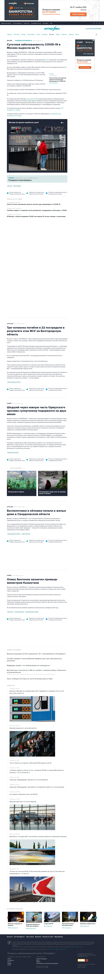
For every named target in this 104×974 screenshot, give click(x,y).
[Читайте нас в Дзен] (37, 967)
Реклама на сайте (47, 937)
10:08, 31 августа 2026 (19, 507)
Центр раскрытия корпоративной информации (47, 963)
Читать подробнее (57, 80)
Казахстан (10, 612)
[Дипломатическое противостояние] (70, 921)
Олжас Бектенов (19, 612)
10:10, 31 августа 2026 (19, 228)
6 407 (47, 60)
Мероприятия (59, 937)
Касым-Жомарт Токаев (32, 612)
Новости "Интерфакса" (41, 959)
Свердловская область (14, 534)
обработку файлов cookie (76, 946)
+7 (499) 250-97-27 (63, 949)
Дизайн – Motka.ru (82, 967)
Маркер (9, 963)
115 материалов (48, 926)
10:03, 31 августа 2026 (19, 323)
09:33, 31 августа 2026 (17, 575)
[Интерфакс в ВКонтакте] (42, 967)
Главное (9, 34)
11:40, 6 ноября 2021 (37, 40)
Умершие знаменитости (87, 924)
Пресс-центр (30, 937)
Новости (64, 34)
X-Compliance (10, 960)
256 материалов (66, 928)
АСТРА (9, 965)
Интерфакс (52, 28)
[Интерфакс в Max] (47, 967)
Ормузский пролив (13, 452)
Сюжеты (71, 34)
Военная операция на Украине (15, 924)
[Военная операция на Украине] (16, 921)
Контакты (10, 937)
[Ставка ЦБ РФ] (52, 921)
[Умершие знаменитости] (88, 921)
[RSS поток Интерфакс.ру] (45, 967)
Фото (77, 34)
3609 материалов (31, 928)
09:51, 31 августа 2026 (17, 403)
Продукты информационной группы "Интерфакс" (31, 953)
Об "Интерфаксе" (17, 23)
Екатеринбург (11, 267)
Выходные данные (82, 965)
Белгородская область (14, 382)
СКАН (37, 960)
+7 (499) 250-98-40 (51, 949)
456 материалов (84, 926)
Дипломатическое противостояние (68, 924)
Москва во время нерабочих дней (24, 122)
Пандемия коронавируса (23, 40)
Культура (44, 34)
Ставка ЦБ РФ (48, 924)
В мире (23, 34)
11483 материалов (13, 928)
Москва (51, 34)
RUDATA (38, 962)
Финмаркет (46, 23)
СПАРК (9, 959)
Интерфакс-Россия (36, 23)
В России (16, 34)
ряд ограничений (31, 99)
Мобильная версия (6, 23)
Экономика (31, 34)
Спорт (38, 34)
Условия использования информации (86, 964)
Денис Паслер (21, 267)
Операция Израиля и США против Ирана (33, 925)
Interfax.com (27, 23)
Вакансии (38, 937)
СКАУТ (9, 962)
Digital (58, 34)
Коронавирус (17, 186)
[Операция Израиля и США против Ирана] (34, 922)
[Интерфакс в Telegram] (40, 967)
